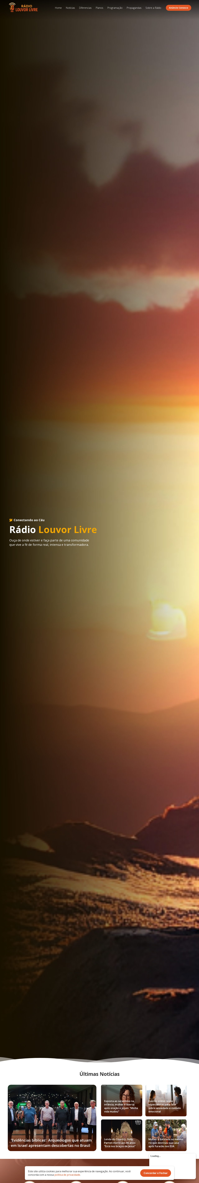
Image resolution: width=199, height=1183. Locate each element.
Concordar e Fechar (156, 1173)
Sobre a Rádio (153, 8)
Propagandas (134, 8)
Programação (115, 8)
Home (58, 8)
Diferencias (85, 8)
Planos (99, 8)
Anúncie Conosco (178, 7)
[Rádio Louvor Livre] (23, 7)
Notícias (70, 8)
